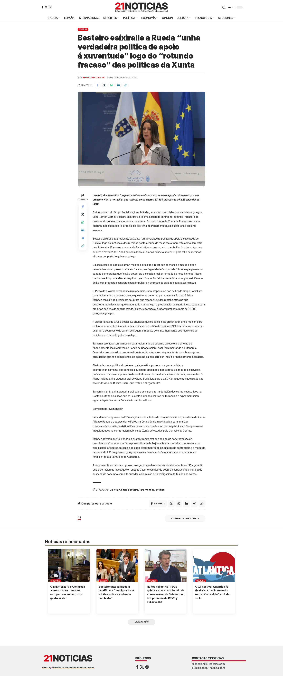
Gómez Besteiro (128, 489)
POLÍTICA (83, 29)
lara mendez (147, 489)
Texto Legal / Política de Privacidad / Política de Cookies (68, 667)
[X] (46, 7)
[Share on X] (104, 85)
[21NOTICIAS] (141, 7)
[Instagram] (50, 7)
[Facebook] (42, 7)
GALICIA (103, 581)
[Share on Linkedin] (118, 85)
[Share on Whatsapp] (111, 85)
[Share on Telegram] (83, 238)
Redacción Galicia (93, 77)
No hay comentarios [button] (187, 518)
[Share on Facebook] (97, 85)
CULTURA (200, 581)
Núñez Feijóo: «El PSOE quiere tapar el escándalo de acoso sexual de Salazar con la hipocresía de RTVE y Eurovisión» (165, 594)
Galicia (114, 489)
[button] (224, 7)
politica (160, 489)
